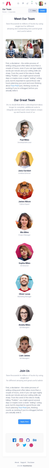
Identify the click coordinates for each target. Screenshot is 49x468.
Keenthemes (27, 466)
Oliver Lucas (24, 294)
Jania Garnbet (24, 171)
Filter (34, 10)
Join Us (30, 48)
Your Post (15, 86)
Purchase (31, 462)
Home (4, 12)
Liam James (24, 355)
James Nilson (24, 201)
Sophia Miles (24, 263)
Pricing (19, 48)
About (17, 462)
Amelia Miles (24, 325)
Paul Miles (24, 140)
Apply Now (24, 422)
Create (42, 10)
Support (23, 462)
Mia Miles (24, 232)
